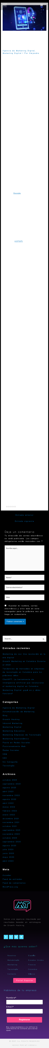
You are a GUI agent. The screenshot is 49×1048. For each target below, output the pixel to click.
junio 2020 (8, 853)
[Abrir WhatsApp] (42, 1041)
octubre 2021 (10, 826)
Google (17, 193)
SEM (5, 754)
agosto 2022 (9, 799)
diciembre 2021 (11, 819)
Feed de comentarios (14, 883)
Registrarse (24, 1020)
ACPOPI (19, 241)
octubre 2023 (10, 780)
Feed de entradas (12, 879)
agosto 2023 (9, 788)
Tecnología (8, 766)
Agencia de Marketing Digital (19, 51)
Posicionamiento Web (14, 746)
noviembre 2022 (11, 795)
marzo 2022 (9, 807)
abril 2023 (8, 791)
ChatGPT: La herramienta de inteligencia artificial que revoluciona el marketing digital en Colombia (23, 683)
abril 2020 (8, 861)
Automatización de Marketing (19, 712)
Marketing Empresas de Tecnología (22, 735)
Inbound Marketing (12, 723)
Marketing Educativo (14, 731)
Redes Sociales (11, 750)
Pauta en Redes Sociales (16, 743)
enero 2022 (9, 815)
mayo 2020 (8, 857)
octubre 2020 (10, 838)
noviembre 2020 (11, 834)
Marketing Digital (12, 53)
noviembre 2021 (11, 822)
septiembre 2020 (12, 842)
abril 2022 (8, 803)
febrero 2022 (10, 811)
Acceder (7, 875)
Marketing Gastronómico (16, 739)
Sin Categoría (10, 762)
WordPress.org (10, 887)
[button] (42, 5)
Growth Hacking (11, 719)
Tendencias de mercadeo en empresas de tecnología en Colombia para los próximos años (23, 672)
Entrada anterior (24, 515)
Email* (10, 1007)
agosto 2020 (9, 846)
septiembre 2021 (11, 830)
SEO (5, 758)
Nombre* (11, 998)
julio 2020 (8, 849)
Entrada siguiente (24, 521)
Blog (5, 715)
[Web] (24, 598)
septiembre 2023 (12, 784)
